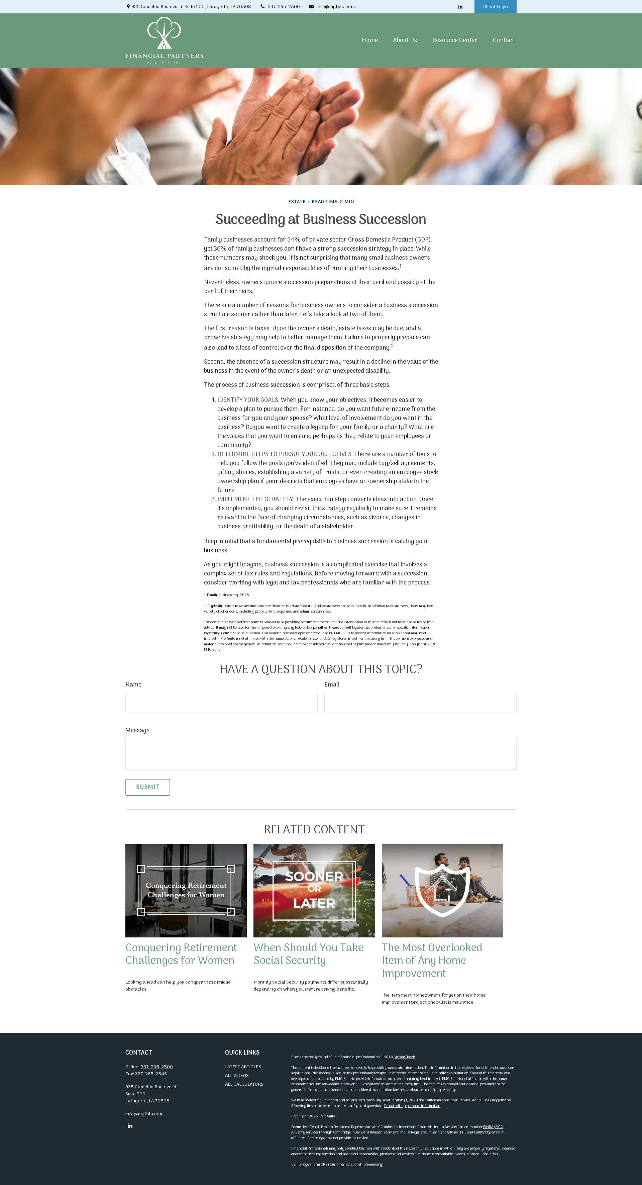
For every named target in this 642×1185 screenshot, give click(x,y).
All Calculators (244, 1084)
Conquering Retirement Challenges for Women (181, 954)
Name (133, 685)
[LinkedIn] (460, 6)
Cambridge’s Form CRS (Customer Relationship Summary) (337, 1165)
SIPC (499, 1127)
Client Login (495, 7)
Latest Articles (243, 1067)
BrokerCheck (404, 1057)
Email (331, 685)
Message (137, 730)
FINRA (488, 1127)
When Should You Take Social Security (308, 954)
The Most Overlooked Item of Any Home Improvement (432, 961)
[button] (370, 40)
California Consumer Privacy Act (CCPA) (458, 1100)
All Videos (237, 1076)
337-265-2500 (284, 7)
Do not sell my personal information (412, 1106)
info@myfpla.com (336, 7)
